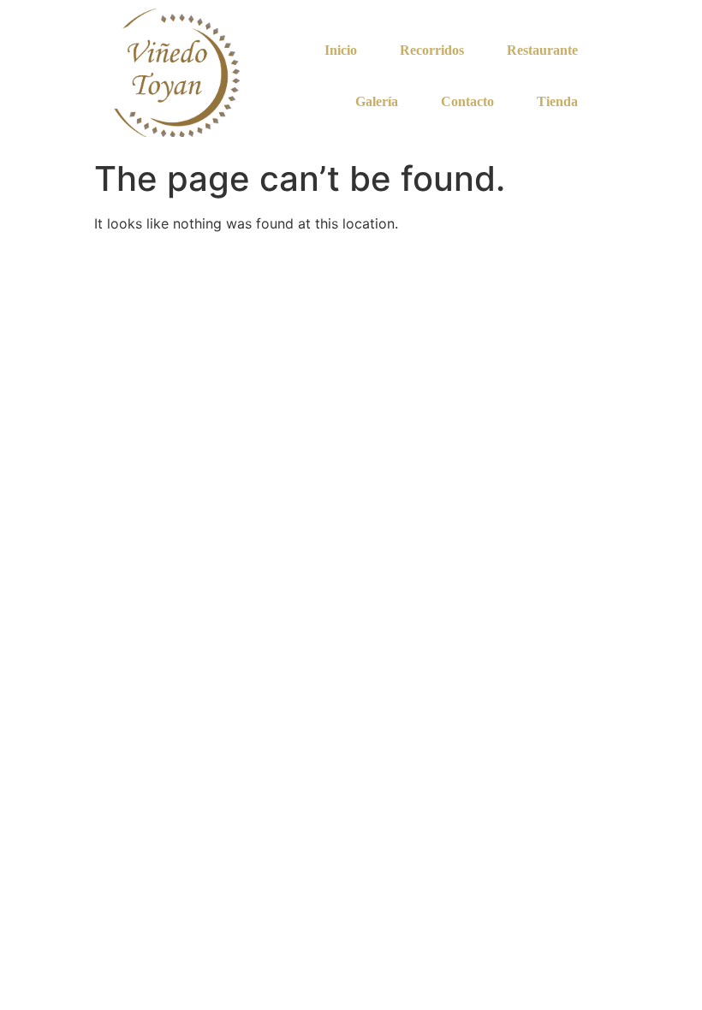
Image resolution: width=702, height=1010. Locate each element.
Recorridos (432, 50)
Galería (376, 101)
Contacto (467, 101)
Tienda (557, 101)
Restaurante (542, 50)
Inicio (340, 50)
